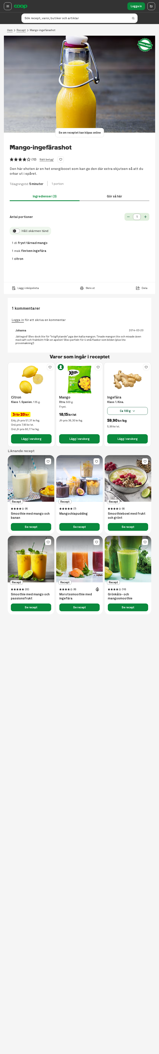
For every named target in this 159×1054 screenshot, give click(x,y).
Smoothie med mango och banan (30, 516)
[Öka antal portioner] (145, 217)
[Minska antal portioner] (128, 217)
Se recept (31, 527)
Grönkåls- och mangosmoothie (120, 596)
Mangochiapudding (73, 514)
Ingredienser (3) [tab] (45, 196)
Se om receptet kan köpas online (80, 132)
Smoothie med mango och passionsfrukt (30, 596)
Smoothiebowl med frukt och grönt (126, 516)
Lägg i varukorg (31, 439)
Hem (10, 30)
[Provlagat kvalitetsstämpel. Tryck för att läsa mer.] (145, 45)
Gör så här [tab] (114, 196)
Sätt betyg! (47, 159)
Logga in (136, 6)
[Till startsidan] (20, 6)
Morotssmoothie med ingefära (75, 596)
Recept (21, 30)
